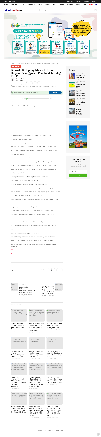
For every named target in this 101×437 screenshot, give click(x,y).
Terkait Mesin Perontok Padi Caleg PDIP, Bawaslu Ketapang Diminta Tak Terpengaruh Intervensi (19, 381)
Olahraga (78, 4)
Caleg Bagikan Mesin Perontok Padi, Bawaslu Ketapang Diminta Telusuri (18, 354)
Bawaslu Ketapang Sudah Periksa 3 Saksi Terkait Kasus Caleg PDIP (54, 354)
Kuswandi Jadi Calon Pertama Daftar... (80, 102)
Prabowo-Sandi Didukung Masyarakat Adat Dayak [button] (32, 177)
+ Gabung (55, 92)
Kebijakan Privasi (64, 432)
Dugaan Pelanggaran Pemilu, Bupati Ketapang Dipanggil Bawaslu (36, 354)
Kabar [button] (5, 4)
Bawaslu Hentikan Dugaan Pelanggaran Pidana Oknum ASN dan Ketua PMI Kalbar (54, 380)
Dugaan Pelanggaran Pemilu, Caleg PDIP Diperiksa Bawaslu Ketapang (18, 326)
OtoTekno (62, 4)
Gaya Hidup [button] (31, 4)
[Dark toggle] (95, 10)
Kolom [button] (39, 4)
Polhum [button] (47, 4)
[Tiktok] (55, 426)
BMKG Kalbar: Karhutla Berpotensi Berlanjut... (80, 112)
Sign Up (78, 175)
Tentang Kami (35, 432)
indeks (84, 4)
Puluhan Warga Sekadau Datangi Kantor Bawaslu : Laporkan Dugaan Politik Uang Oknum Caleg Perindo (36, 381)
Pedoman (43, 432)
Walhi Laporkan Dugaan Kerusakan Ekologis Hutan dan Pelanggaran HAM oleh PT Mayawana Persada (36, 411)
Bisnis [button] (23, 4)
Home (12, 63)
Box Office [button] (69, 4)
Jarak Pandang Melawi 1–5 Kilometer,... (80, 86)
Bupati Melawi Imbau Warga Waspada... (80, 77)
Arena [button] (54, 4)
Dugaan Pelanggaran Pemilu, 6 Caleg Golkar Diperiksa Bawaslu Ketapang (54, 326)
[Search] (75, 10)
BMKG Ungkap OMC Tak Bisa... (80, 94)
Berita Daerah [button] (14, 4)
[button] (92, 10)
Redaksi (56, 432)
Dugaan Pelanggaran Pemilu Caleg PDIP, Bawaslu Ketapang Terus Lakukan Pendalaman (36, 327)
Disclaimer (50, 432)
